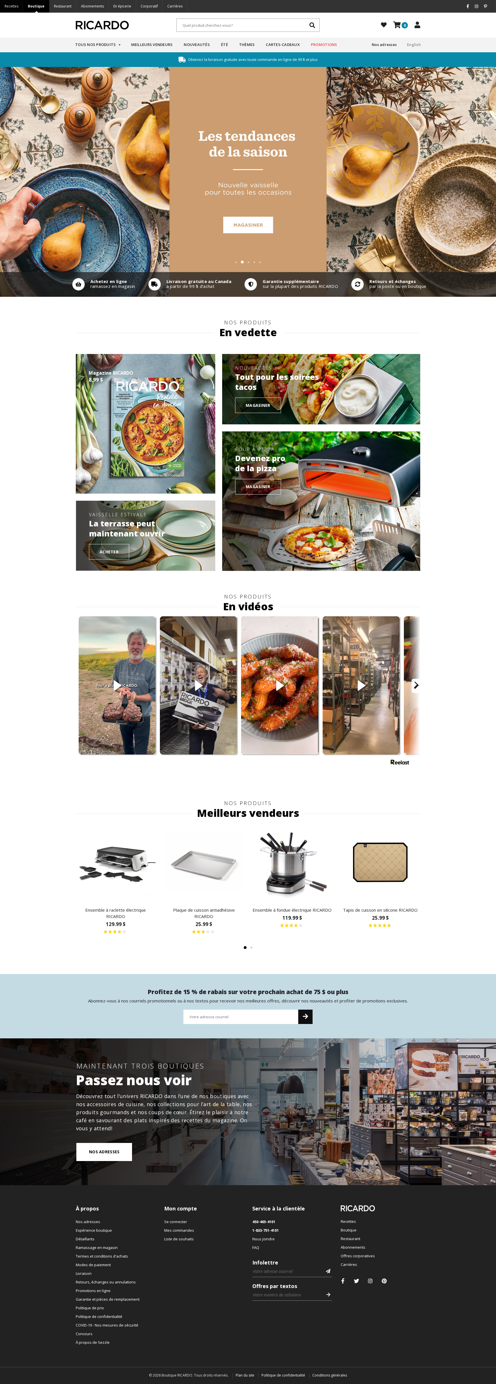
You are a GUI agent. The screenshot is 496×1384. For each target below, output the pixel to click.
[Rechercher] (312, 25)
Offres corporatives (358, 1255)
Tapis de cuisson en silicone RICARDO (380, 910)
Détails (102, 284)
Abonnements (92, 6)
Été (224, 44)
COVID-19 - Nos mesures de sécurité (107, 1325)
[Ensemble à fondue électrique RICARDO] (292, 862)
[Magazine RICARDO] (145, 424)
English (414, 44)
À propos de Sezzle (93, 1342)
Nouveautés (197, 44)
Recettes (11, 6)
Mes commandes (179, 1230)
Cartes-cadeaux (283, 44)
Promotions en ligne (93, 1290)
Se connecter (175, 1221)
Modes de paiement (93, 1264)
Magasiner (258, 405)
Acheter (109, 551)
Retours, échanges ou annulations (106, 1282)
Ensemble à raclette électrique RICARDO (115, 913)
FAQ (255, 1247)
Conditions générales (329, 1375)
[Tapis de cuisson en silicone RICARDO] (381, 862)
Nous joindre (263, 1238)
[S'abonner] (305, 1017)
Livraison (84, 1273)
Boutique (36, 6)
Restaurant (62, 6)
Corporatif (149, 6)
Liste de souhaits (179, 1238)
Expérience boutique (94, 1230)
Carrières (175, 6)
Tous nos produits (95, 44)
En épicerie (122, 6)
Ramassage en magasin (97, 1247)
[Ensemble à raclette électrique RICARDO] (116, 862)
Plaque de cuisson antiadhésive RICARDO (204, 913)
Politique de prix (90, 1307)
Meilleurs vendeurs (152, 44)
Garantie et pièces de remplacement (108, 1299)
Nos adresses (384, 44)
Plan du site (245, 1375)
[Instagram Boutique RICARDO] (370, 1281)
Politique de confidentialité (99, 1316)
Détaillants (85, 1238)
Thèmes (247, 44)
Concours (84, 1333)
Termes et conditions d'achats (102, 1256)
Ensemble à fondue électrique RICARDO (292, 910)
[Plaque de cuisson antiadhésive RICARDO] (204, 862)
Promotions (324, 44)
